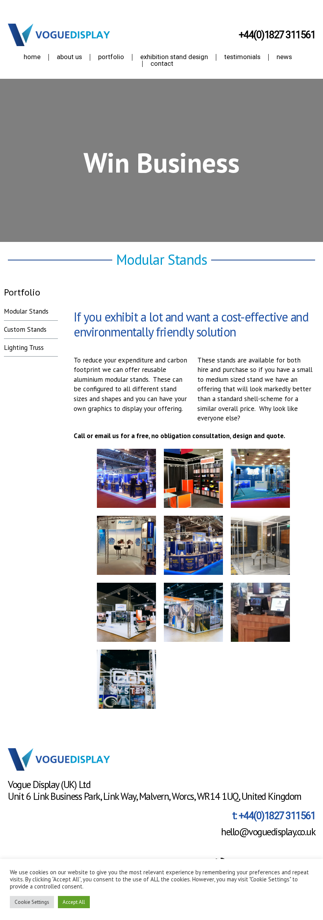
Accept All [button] (74, 902)
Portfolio (22, 292)
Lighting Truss (24, 347)
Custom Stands (25, 329)
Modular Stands (26, 311)
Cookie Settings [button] (32, 902)
